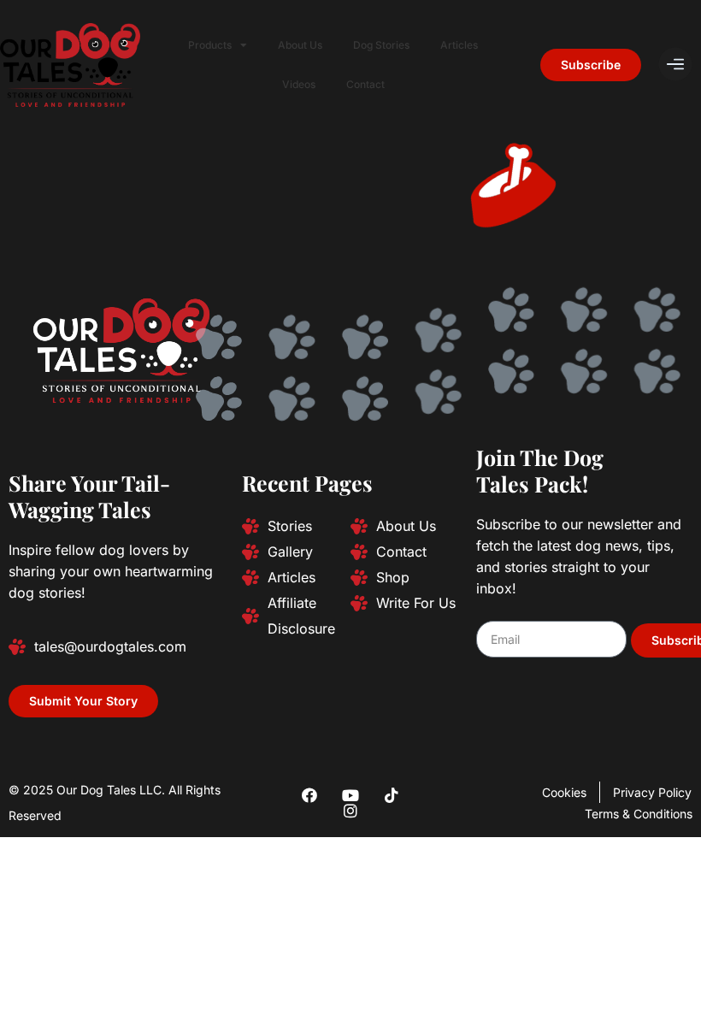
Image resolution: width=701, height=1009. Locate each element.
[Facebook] (309, 795)
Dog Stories (381, 44)
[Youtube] (350, 795)
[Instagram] (350, 810)
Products (210, 44)
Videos (298, 84)
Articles (459, 44)
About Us (300, 44)
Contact (365, 84)
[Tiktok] (391, 795)
